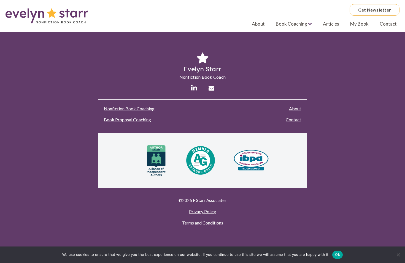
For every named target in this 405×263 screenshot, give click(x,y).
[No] (398, 254)
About (258, 24)
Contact (388, 24)
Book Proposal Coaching (127, 119)
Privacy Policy (202, 211)
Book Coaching (291, 24)
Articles (331, 24)
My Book (359, 24)
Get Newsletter (374, 9)
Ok (337, 254)
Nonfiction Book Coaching (129, 108)
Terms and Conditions (202, 222)
